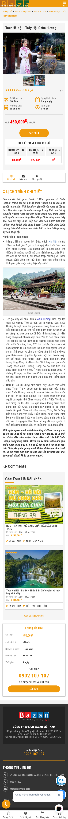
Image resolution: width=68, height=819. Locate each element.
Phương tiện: (16, 105)
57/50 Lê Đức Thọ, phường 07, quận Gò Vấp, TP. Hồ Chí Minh (37, 775)
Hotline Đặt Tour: (34, 750)
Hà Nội (52, 241)
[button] (62, 35)
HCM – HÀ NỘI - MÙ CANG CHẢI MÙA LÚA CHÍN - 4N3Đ (32, 527)
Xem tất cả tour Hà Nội (34, 616)
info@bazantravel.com (20, 789)
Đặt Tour (34, 133)
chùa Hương (44, 319)
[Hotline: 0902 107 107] (6, 804)
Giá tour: (9, 634)
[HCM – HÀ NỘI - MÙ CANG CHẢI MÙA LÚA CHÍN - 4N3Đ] (34, 504)
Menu (64, 6)
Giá (7, 535)
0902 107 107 (15, 782)
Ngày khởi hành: (48, 98)
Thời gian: (46, 105)
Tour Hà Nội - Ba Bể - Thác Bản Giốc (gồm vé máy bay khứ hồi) (33, 592)
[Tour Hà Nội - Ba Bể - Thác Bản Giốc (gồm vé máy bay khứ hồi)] (34, 569)
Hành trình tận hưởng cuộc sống (14, 6)
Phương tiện (11, 532)
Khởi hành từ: (16, 98)
